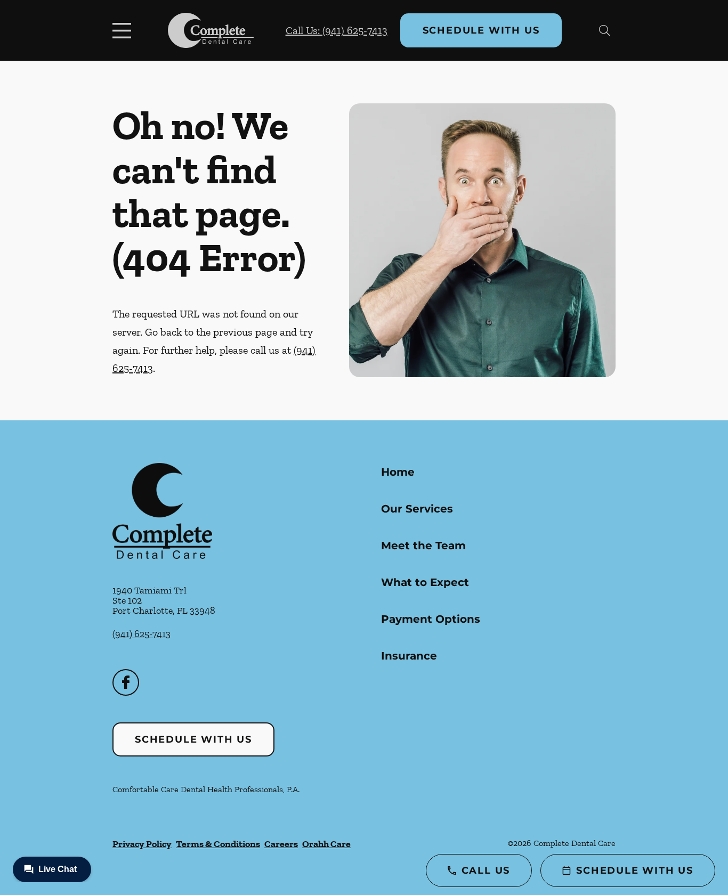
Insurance (409, 655)
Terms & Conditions (218, 844)
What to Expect (425, 582)
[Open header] (124, 30)
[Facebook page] (125, 682)
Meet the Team (423, 545)
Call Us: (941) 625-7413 (336, 30)
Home (398, 472)
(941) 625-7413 (141, 634)
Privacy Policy (142, 844)
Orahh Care (326, 844)
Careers (281, 844)
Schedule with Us (481, 30)
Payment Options (430, 619)
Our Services (417, 508)
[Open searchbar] (605, 30)
